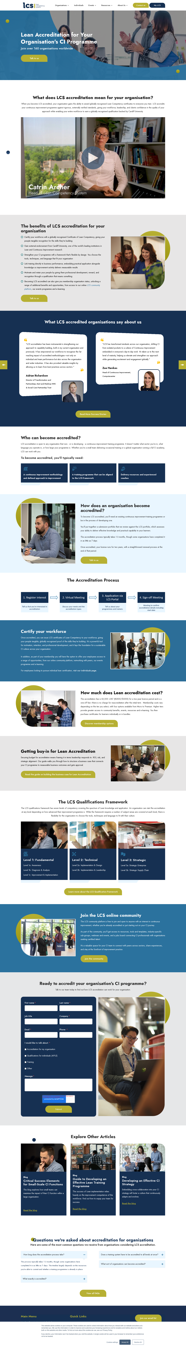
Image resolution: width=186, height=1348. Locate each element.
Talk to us (34, 58)
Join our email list (148, 1318)
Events (91, 5)
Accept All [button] (125, 1342)
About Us (121, 5)
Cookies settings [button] (112, 1342)
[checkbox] (58, 1059)
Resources (105, 5)
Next (182, 364)
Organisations (61, 5)
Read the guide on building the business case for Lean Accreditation (58, 774)
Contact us (140, 5)
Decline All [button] (138, 1342)
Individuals (78, 5)
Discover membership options (99, 723)
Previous (3, 364)
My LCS (157, 5)
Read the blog (30, 1210)
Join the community (94, 958)
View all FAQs (93, 1293)
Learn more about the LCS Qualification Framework (93, 891)
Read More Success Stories (93, 414)
